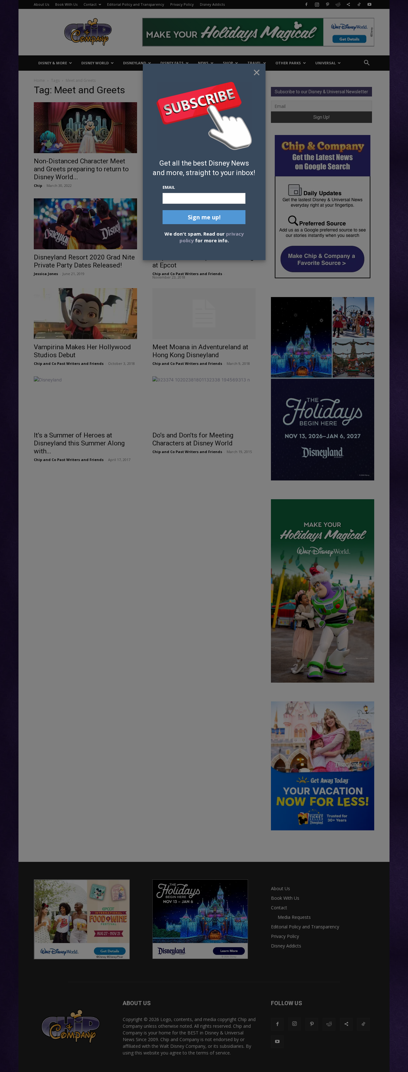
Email (169, 187)
